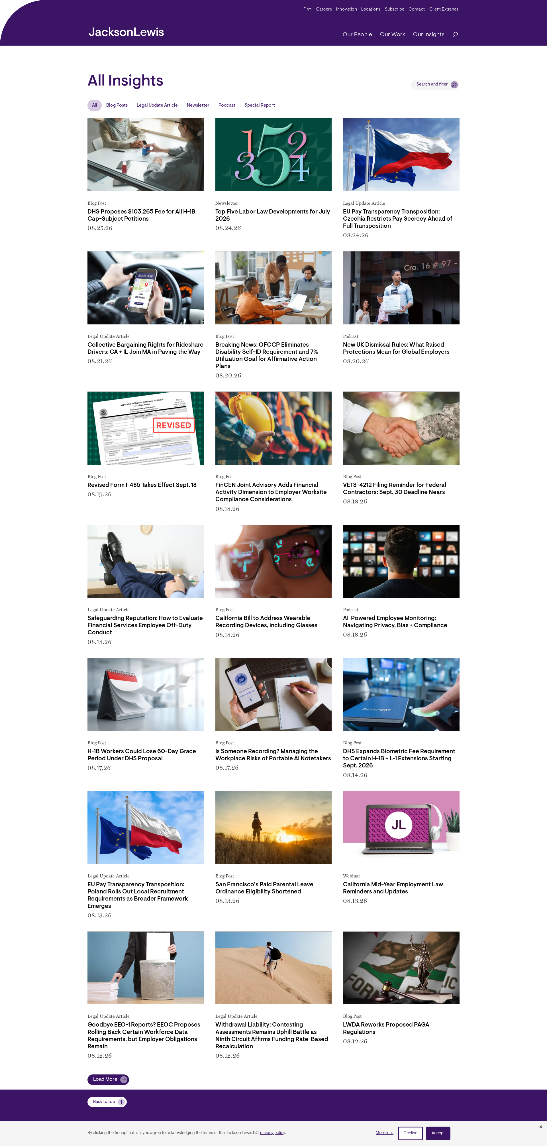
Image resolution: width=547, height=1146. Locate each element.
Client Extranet (443, 9)
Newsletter (198, 105)
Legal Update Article (157, 105)
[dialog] (273, 1133)
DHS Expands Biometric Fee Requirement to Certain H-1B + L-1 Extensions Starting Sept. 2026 (399, 759)
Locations (371, 9)
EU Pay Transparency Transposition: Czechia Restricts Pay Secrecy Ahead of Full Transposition (397, 219)
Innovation (346, 9)
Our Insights (428, 35)
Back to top (104, 1102)
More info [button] (384, 1133)
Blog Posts (117, 105)
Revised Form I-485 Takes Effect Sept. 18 (142, 485)
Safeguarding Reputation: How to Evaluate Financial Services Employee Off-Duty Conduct (145, 625)
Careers (324, 9)
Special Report (259, 105)
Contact (417, 9)
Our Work (392, 35)
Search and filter (432, 84)
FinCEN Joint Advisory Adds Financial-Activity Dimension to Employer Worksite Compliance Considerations (271, 492)
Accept (438, 1133)
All (94, 105)
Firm (307, 9)
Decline (410, 1133)
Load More (105, 1079)
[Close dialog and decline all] (540, 1127)
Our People (357, 35)
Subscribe (395, 9)
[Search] (452, 35)
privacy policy (272, 1133)
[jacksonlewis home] (126, 30)
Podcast (227, 105)
